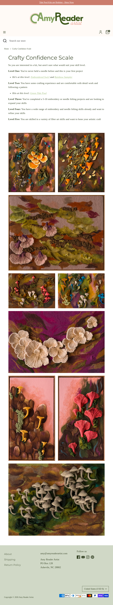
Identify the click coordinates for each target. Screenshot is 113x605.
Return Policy (12, 564)
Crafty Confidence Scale (21, 49)
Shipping (9, 559)
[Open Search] (4, 41)
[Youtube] (83, 557)
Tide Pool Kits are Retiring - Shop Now (56, 2)
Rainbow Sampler (63, 77)
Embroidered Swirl (40, 77)
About (8, 554)
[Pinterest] (92, 557)
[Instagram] (87, 557)
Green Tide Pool (38, 93)
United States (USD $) (94, 589)
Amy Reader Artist (26, 597)
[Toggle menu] (4, 32)
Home (6, 49)
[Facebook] (78, 557)
